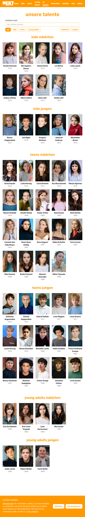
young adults (33, 29)
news (16, 3)
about (79, 3)
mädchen (65, 29)
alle (8, 29)
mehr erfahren (32, 511)
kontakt (65, 3)
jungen (75, 29)
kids (23, 3)
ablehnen (59, 506)
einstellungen (8, 503)
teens (29, 3)
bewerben (55, 3)
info (73, 3)
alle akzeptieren (74, 506)
